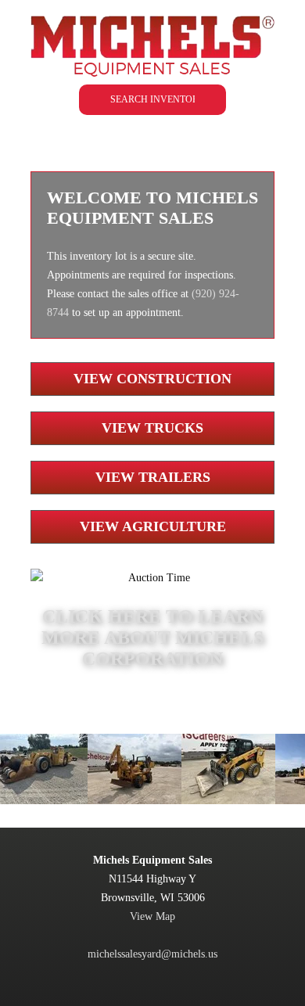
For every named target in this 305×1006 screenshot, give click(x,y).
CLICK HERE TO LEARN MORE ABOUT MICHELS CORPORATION (152, 637)
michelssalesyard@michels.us (152, 954)
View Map (152, 916)
